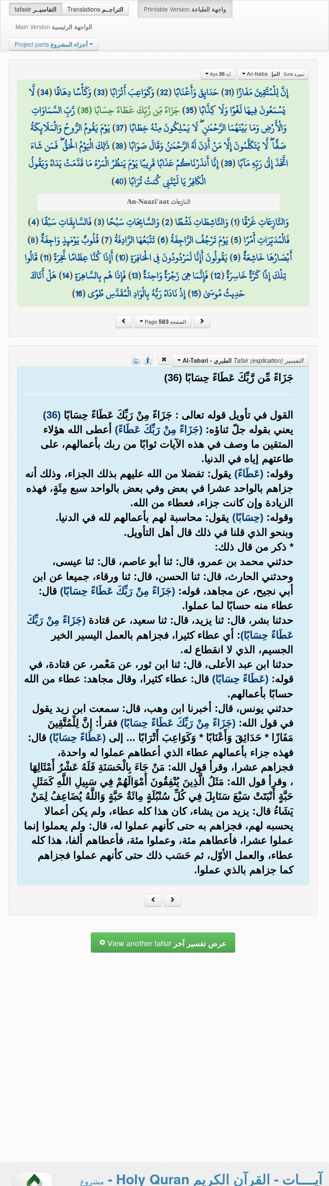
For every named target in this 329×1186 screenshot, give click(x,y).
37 (120, 127)
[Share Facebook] (148, 359)
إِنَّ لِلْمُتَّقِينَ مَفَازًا (262, 92)
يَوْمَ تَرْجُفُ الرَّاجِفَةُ (199, 239)
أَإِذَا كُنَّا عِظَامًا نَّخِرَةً (83, 257)
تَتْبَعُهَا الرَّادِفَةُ (134, 239)
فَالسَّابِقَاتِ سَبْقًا (67, 221)
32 (164, 92)
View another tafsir (166, 943)
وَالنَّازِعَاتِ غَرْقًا (265, 221)
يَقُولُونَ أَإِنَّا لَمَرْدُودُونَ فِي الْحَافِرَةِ (179, 257)
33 (101, 92)
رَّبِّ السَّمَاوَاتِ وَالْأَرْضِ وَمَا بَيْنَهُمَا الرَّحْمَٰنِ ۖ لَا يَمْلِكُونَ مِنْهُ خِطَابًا (159, 119)
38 (119, 145)
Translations (95, 9)
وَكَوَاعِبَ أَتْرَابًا (132, 92)
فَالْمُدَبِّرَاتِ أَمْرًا (267, 239)
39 (228, 163)
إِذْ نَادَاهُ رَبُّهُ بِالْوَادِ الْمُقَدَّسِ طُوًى (136, 293)
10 (122, 257)
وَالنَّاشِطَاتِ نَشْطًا (201, 221)
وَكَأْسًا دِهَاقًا (72, 92)
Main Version (53, 26)
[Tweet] (136, 359)
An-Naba (274, 74)
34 (44, 92)
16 (78, 293)
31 (227, 92)
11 (45, 257)
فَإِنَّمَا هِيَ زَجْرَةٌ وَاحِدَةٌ (176, 275)
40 (119, 181)
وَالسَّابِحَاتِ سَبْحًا (133, 221)
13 (135, 275)
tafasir (36, 9)
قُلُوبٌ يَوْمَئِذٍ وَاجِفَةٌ (70, 239)
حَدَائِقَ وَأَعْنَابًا (196, 92)
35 (189, 110)
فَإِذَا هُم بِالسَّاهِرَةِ (100, 275)
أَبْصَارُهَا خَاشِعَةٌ (267, 257)
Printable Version (185, 9)
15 (194, 293)
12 (217, 275)
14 (65, 275)
